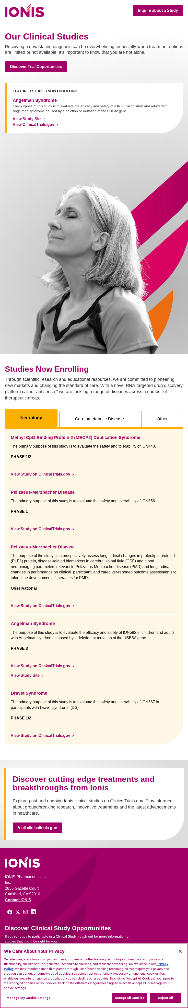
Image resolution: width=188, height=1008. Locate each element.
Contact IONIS (18, 900)
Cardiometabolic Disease (99, 418)
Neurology (31, 417)
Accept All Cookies (129, 998)
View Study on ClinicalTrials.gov (40, 474)
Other (162, 418)
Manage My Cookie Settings (28, 998)
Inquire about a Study (158, 10)
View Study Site (27, 119)
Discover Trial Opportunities (36, 67)
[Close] (180, 951)
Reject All (165, 998)
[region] (94, 975)
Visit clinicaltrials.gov (37, 828)
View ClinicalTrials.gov (33, 124)
